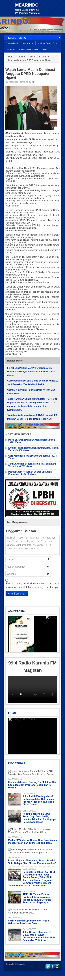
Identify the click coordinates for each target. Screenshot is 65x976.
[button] (11, 634)
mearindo (13, 82)
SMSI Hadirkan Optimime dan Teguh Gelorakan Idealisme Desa (28, 922)
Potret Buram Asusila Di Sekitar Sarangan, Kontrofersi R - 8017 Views (30, 473)
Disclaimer (10, 49)
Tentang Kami (12, 43)
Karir (45, 49)
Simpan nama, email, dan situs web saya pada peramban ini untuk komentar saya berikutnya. (32, 585)
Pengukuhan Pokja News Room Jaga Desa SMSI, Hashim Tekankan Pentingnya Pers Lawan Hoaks (39, 817)
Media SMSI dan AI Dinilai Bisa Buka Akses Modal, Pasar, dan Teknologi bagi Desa (32, 841)
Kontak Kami (27, 43)
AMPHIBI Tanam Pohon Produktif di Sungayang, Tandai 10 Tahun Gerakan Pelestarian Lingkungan (37, 898)
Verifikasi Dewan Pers (47, 43)
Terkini (22, 56)
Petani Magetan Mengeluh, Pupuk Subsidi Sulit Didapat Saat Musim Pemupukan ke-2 (32, 862)
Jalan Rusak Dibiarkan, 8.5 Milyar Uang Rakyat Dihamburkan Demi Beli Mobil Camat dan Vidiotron (39, 936)
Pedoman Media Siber (28, 49)
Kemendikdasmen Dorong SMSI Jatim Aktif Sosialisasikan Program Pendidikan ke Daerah (32, 785)
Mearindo (27, 5)
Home (11, 56)
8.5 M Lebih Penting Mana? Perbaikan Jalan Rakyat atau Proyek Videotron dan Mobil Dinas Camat (31, 372)
